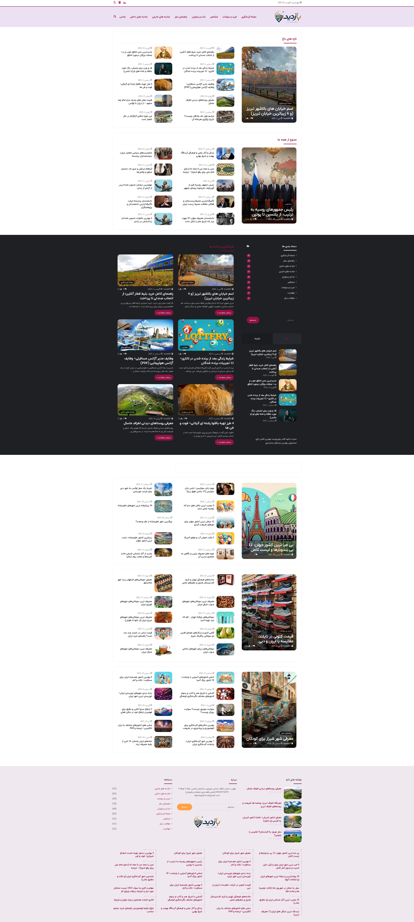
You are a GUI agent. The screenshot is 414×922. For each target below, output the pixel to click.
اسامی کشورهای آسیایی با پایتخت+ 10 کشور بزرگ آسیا (197, 679)
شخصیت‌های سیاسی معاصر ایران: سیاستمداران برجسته (136, 154)
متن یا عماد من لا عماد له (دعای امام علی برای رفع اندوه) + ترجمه (198, 170)
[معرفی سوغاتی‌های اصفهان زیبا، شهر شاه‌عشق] (163, 583)
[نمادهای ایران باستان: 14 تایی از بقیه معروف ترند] (163, 742)
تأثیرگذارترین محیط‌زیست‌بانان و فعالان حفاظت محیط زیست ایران (198, 202)
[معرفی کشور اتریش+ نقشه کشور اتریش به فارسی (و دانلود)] (293, 822)
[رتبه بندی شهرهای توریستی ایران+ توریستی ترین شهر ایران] (163, 694)
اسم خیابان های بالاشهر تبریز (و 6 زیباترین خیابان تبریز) (262, 352)
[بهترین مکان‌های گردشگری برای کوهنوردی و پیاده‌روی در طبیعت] (225, 726)
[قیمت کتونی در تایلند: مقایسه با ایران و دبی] (269, 612)
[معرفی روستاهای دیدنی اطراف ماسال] (225, 101)
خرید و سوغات (230, 16)
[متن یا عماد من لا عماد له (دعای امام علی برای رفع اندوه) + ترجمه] (225, 169)
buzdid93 (287, 118)
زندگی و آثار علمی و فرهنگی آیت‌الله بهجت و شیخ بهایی (197, 154)
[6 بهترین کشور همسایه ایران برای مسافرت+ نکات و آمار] (163, 678)
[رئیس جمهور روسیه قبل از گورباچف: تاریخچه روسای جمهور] (225, 186)
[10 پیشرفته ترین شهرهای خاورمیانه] (163, 506)
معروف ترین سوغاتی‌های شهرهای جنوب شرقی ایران (198, 603)
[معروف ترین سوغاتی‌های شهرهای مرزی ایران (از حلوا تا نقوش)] (163, 617)
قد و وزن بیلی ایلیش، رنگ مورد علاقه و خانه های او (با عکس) (137, 70)
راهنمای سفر (181, 16)
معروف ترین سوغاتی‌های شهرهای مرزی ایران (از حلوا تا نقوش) (136, 619)
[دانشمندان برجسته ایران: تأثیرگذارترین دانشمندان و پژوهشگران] (163, 202)
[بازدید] (288, 17)
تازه (287, 338)
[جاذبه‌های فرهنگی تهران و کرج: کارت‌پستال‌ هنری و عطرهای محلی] (225, 579)
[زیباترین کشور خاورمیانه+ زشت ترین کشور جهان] (163, 538)
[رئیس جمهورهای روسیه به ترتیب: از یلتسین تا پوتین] (269, 185)
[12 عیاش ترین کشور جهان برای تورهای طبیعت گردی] (225, 522)
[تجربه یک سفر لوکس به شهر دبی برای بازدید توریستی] (163, 489)
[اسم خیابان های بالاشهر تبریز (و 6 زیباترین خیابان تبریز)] (269, 85)
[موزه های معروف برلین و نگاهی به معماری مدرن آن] (225, 553)
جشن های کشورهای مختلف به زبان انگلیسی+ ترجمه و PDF (135, 727)
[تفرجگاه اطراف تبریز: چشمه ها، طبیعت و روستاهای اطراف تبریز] (293, 807)
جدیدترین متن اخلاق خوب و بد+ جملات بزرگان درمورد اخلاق (136, 54)
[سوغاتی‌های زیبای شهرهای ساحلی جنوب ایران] (225, 649)
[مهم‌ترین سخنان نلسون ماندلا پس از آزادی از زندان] (163, 186)
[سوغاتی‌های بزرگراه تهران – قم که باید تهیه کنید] (225, 618)
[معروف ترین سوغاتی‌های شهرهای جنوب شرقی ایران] (225, 602)
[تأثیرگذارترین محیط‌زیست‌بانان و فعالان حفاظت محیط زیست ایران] (225, 202)
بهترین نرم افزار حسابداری (276, 443)
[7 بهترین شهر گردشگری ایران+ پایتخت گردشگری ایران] (225, 742)
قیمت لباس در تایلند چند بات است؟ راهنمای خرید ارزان (138, 634)
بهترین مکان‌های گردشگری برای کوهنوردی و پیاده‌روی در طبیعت (198, 727)
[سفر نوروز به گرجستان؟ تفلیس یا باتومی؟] (293, 836)
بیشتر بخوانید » (224, 312)
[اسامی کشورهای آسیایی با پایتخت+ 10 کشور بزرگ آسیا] (225, 678)
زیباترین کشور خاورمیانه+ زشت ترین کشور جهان (137, 539)
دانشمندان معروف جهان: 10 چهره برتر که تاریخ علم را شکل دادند (198, 220)
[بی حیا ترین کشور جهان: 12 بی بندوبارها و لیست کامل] (269, 521)
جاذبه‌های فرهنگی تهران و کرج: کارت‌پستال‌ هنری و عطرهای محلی (198, 581)
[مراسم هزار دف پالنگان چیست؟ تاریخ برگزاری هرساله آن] (225, 117)
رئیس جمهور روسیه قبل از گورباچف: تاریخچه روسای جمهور (199, 186)
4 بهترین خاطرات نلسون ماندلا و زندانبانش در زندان (137, 220)
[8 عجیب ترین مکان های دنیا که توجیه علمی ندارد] (225, 506)
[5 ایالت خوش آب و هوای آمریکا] (225, 538)
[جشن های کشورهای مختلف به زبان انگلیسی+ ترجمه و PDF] (163, 726)
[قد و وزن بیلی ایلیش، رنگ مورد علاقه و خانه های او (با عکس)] (163, 69)
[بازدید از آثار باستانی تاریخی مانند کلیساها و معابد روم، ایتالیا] (163, 552)
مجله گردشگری (248, 16)
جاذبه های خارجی (161, 16)
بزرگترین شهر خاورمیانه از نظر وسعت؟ (154, 521)
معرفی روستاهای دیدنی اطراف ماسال (148, 423)
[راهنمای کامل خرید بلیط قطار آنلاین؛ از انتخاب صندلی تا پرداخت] (225, 53)
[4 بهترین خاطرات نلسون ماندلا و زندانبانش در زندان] (163, 219)
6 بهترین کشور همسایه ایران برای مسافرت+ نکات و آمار (136, 679)
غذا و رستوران (199, 16)
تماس (123, 16)
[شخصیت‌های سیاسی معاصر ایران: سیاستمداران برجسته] (163, 153)
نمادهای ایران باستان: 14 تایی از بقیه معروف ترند (137, 743)
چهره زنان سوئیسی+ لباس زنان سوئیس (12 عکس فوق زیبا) (199, 490)
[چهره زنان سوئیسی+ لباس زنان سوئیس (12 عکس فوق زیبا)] (225, 489)
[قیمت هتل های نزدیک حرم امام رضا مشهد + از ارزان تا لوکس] (163, 101)
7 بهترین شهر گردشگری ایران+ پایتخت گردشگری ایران (199, 743)
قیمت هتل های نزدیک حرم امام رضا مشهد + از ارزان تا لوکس (135, 102)
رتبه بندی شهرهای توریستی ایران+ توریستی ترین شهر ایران (135, 695)
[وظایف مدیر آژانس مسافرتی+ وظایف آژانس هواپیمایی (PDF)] (225, 85)
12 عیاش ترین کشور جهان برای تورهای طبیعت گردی (199, 523)
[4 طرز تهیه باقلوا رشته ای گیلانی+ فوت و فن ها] (163, 85)
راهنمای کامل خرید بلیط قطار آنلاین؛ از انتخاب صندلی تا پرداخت (197, 54)
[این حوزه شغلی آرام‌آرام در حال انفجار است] (163, 117)
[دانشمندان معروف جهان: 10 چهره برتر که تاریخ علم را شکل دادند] (225, 219)
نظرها (257, 338)
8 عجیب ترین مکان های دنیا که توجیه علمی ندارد (199, 507)
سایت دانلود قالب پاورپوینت (284, 439)
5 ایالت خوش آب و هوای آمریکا (199, 537)
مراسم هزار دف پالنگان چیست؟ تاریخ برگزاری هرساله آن (199, 118)
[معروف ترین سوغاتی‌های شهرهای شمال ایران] (163, 650)
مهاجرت (291, 293)
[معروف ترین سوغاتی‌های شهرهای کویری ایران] (163, 602)
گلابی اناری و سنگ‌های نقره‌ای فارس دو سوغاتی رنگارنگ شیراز (197, 634)
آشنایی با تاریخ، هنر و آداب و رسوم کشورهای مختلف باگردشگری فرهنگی (197, 695)
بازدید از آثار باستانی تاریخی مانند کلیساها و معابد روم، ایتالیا (136, 555)
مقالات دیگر (289, 298)
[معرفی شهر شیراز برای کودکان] (269, 710)
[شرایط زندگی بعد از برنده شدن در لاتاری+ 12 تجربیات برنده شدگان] (225, 69)
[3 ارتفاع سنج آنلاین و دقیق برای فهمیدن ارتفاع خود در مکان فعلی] (163, 710)
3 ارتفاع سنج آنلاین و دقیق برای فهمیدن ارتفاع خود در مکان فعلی (136, 711)
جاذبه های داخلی (139, 16)
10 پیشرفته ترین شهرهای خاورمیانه (135, 505)
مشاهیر (214, 16)
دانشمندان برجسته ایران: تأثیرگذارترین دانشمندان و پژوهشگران (139, 204)
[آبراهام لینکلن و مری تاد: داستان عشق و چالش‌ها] (163, 169)
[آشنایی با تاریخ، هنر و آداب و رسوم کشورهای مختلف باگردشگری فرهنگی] (225, 694)
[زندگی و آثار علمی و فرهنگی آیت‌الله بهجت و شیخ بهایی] (225, 153)
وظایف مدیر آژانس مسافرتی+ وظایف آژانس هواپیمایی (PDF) (199, 86)
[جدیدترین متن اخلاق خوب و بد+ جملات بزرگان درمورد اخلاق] (163, 53)
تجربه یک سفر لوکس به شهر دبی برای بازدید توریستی (136, 490)
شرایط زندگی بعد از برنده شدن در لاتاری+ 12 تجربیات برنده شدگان (198, 70)
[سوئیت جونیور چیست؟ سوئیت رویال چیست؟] (225, 710)
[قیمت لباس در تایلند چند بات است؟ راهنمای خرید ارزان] (163, 633)
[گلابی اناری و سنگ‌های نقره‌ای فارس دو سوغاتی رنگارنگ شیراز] (225, 633)
